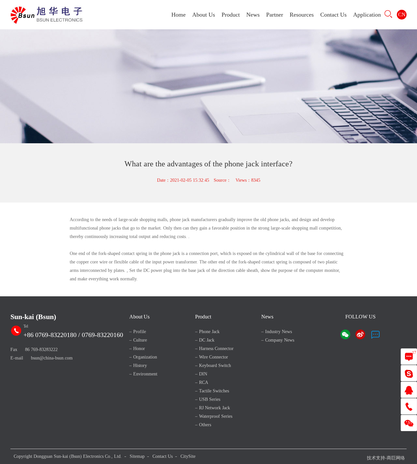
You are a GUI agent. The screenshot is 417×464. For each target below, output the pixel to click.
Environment (145, 374)
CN (402, 14)
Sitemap (137, 456)
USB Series (209, 399)
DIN (203, 374)
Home (178, 14)
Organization (145, 357)
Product (231, 14)
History (140, 365)
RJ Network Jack (214, 407)
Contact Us (333, 14)
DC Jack (206, 340)
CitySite (187, 456)
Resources (302, 14)
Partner (274, 14)
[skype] (409, 373)
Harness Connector (216, 348)
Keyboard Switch (215, 365)
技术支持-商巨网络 (386, 458)
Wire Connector (213, 357)
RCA (203, 382)
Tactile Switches (214, 390)
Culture (140, 340)
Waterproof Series (215, 416)
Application (367, 14)
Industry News (278, 331)
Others (205, 424)
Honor (139, 348)
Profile (139, 331)
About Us (203, 14)
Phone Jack (209, 331)
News (253, 14)
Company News (279, 340)
